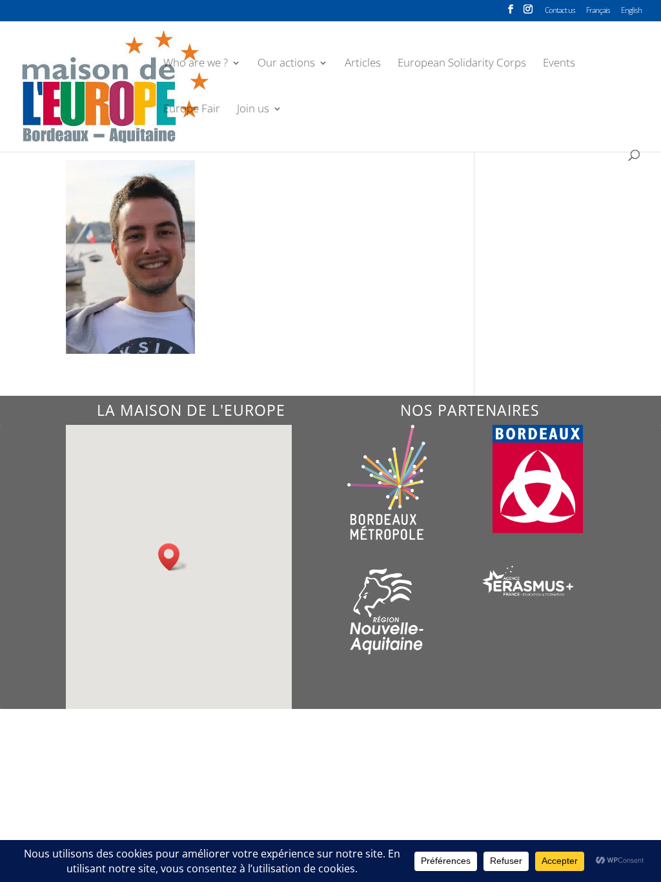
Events (559, 64)
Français (598, 10)
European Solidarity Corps (462, 64)
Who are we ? (195, 64)
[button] (173, 557)
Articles (363, 64)
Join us (253, 110)
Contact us (560, 10)
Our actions (286, 64)
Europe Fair (191, 110)
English (631, 10)
